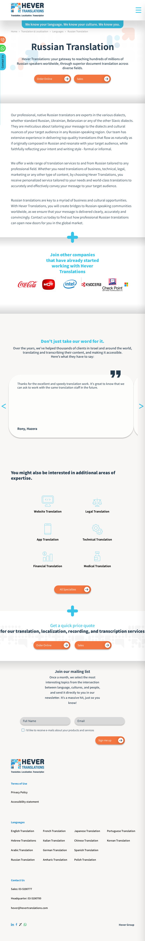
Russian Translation (78, 31)
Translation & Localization (34, 31)
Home (14, 31)
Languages (57, 31)
